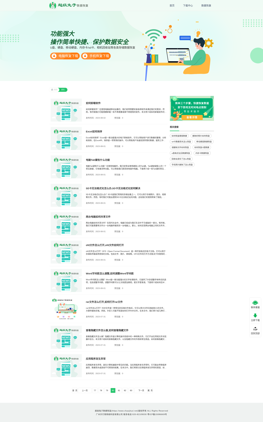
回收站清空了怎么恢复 (181, 159)
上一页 (85, 390)
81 (119, 390)
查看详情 (192, 117)
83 (131, 390)
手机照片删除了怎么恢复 (182, 165)
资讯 (63, 90)
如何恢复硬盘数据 (179, 136)
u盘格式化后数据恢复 (181, 153)
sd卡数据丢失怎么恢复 (181, 141)
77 (95, 390)
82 (125, 390)
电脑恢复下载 (68, 56)
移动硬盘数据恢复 (204, 141)
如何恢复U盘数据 (201, 147)
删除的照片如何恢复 (201, 136)
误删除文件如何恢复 (180, 147)
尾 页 (150, 390)
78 (101, 390)
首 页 (74, 390)
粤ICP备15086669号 (157, 414)
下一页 (141, 390)
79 (107, 390)
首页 (55, 90)
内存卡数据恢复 (202, 153)
